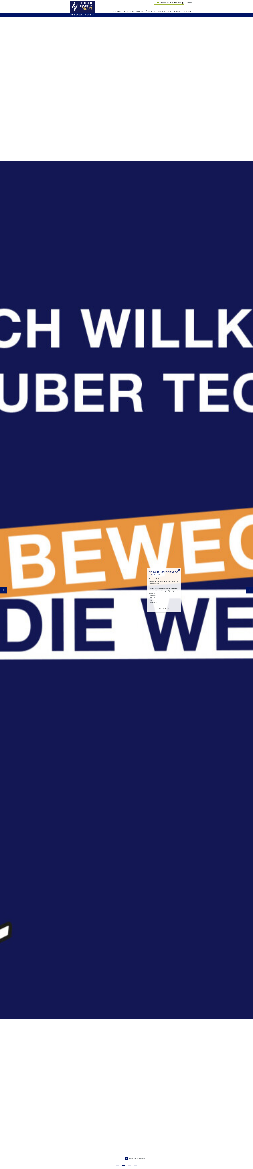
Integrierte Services (133, 11)
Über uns (150, 11)
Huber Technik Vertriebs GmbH (168, 15)
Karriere (161, 11)
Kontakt (188, 11)
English (189, 2)
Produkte (117, 11)
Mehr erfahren (164, 608)
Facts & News (175, 11)
